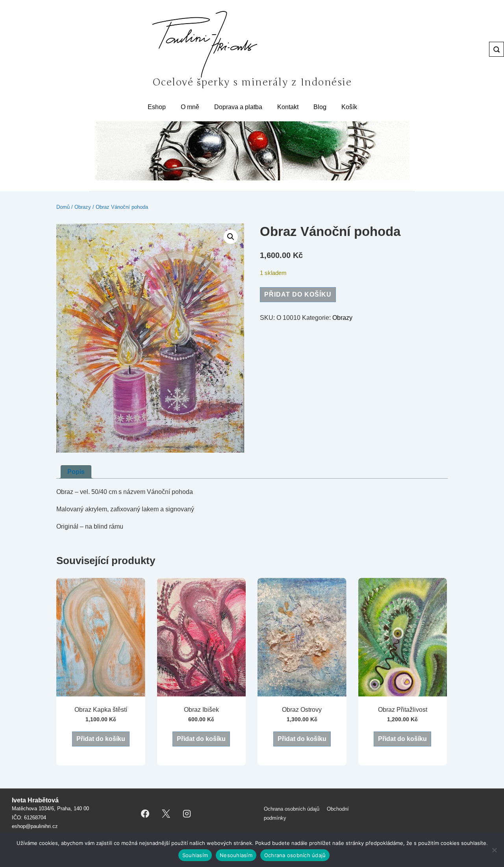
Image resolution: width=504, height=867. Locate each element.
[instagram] (187, 814)
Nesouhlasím (236, 855)
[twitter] (166, 814)
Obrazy (82, 207)
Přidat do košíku (298, 294)
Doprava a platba (238, 107)
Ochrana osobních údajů (291, 809)
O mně (190, 107)
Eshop (157, 107)
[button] (231, 237)
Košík (349, 107)
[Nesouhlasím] (494, 850)
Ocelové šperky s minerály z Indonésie (252, 82)
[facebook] (145, 814)
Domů (63, 207)
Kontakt (287, 107)
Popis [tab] (76, 471)
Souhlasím (195, 855)
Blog (319, 107)
